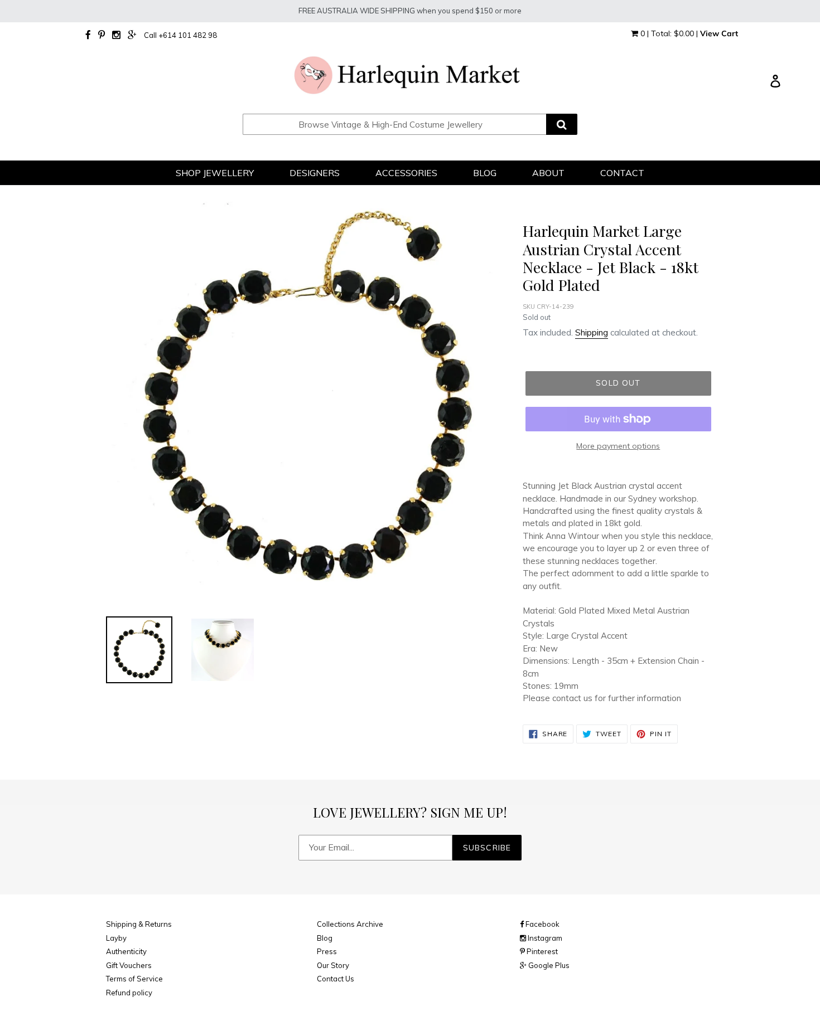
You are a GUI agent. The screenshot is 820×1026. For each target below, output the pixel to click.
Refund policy (129, 992)
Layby (116, 937)
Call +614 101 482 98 (180, 35)
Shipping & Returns (139, 924)
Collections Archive (350, 924)
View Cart (719, 33)
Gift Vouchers (129, 965)
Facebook (541, 924)
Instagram (544, 937)
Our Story (333, 965)
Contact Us (335, 978)
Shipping (591, 332)
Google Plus (548, 965)
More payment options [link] (618, 446)
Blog (324, 937)
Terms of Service (134, 978)
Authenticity (126, 951)
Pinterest (541, 951)
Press (327, 951)
